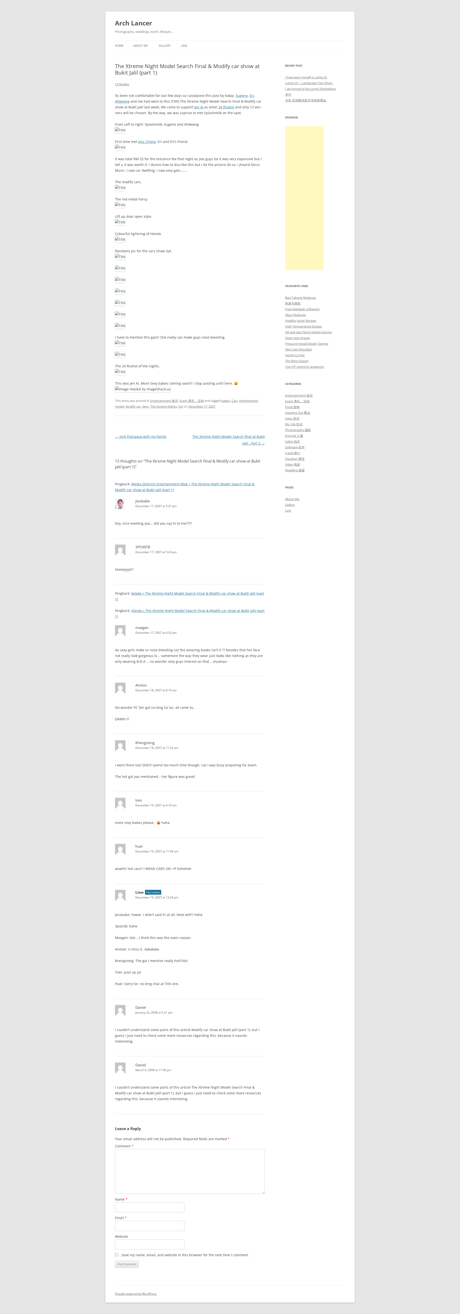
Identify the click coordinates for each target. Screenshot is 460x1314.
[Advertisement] (304, 198)
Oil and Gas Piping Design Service (308, 332)
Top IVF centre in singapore (304, 366)
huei (139, 846)
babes (225, 401)
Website (121, 1236)
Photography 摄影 (298, 430)
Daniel (140, 1007)
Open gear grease (297, 338)
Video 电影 (292, 464)
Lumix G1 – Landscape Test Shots (309, 83)
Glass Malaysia (295, 315)
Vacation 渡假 (295, 459)
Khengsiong (145, 742)
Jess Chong (147, 141)
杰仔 (288, 94)
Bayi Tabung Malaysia (300, 297)
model (119, 406)
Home (119, 46)
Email (121, 1217)
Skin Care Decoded (298, 349)
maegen (142, 627)
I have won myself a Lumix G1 (306, 77)
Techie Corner (295, 355)
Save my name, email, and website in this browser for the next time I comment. (185, 1255)
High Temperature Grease (303, 326)
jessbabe (142, 501)
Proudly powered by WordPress (136, 1294)
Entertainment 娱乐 (164, 401)
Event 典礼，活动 (191, 401)
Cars (234, 401)
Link (184, 46)
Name (121, 1199)
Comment (124, 1146)
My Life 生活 (293, 424)
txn (180, 406)
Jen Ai (199, 107)
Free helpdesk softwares (302, 309)
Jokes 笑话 (292, 418)
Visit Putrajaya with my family (141, 436)
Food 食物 (292, 407)
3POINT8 (142, 547)
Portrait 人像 (294, 436)
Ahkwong (122, 101)
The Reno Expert (297, 361)
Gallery (165, 46)
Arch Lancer (133, 23)
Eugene (242, 95)
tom (138, 800)
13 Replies (122, 84)
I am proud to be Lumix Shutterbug (310, 89)
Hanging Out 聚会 (297, 413)
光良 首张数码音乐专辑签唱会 (305, 100)
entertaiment (248, 401)
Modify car (133, 406)
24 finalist (226, 107)
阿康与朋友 (293, 303)
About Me (140, 46)
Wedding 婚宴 (295, 470)
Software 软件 (295, 447)
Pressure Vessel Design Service (306, 343)
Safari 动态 (292, 441)
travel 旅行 (292, 453)
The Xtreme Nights (163, 406)
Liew (139, 892)
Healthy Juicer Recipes (300, 320)
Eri (252, 95)
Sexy (145, 406)
